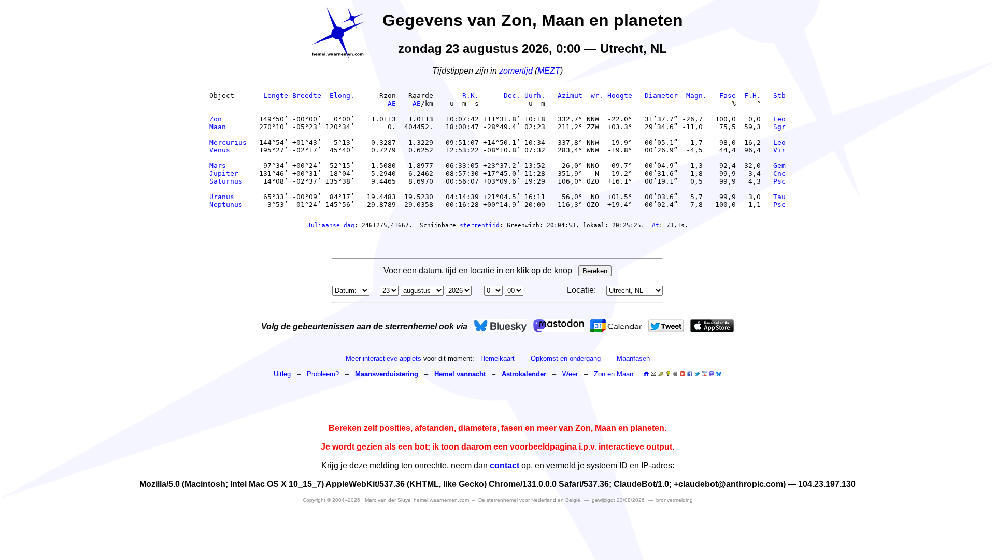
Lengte (275, 96)
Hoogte (619, 96)
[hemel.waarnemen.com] (338, 33)
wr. (597, 96)
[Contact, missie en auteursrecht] (653, 374)
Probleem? (323, 374)
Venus (228, 150)
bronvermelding (674, 500)
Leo (779, 119)
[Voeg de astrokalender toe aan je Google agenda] (704, 373)
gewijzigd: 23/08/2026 (618, 500)
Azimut (570, 96)
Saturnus (228, 181)
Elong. (342, 96)
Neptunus (228, 204)
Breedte (306, 96)
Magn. (696, 96)
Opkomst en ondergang (566, 358)
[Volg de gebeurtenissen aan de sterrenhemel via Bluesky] (500, 325)
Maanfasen (633, 358)
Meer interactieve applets (383, 358)
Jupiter (228, 173)
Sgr (779, 127)
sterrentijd (480, 225)
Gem (779, 166)
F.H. (752, 96)
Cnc (779, 173)
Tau (779, 197)
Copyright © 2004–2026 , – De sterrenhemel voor (441, 500)
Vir (779, 150)
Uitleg (282, 374)
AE (392, 103)
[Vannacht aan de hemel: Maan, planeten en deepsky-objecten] (660, 374)
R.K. (470, 96)
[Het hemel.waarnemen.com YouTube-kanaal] (682, 373)
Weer (570, 374)
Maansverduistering (386, 374)
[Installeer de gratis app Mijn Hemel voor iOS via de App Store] (712, 325)
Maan (228, 127)
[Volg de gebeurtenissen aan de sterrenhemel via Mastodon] (558, 325)
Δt (655, 225)
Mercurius (228, 142)
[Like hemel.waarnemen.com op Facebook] (689, 373)
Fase (727, 96)
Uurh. (534, 96)
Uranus (228, 197)
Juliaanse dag (330, 225)
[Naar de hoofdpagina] (646, 374)
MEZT (548, 70)
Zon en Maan (613, 374)
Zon (228, 119)
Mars (228, 166)
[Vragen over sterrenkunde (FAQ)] (668, 374)
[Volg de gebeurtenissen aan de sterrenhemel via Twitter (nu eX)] (666, 325)
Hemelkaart (497, 358)
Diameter (661, 96)
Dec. (512, 96)
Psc (779, 181)
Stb (779, 96)
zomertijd (516, 70)
